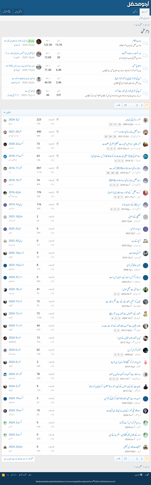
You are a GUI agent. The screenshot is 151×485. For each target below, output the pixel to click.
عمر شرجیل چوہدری (13, 95)
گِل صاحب (138, 258)
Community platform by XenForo (90, 481)
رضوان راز (17, 58)
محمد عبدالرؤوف (15, 83)
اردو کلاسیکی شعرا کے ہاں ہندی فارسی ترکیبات (123, 410)
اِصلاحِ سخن (136, 66)
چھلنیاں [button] (8, 113)
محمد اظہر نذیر (11, 209)
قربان (139, 452)
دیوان (139, 233)
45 (108, 173)
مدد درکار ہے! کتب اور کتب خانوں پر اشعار (125, 374)
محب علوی (138, 355)
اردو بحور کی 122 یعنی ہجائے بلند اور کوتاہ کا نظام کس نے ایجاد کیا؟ (115, 156)
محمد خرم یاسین (137, 294)
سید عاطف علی (12, 354)
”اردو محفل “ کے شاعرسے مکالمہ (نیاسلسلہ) (124, 192)
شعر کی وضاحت (135, 253)
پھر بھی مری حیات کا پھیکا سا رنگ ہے (23, 79)
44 (112, 173)
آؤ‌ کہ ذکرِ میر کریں (134, 350)
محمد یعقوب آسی (13, 160)
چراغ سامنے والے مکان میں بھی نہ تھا (19, 41)
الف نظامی (137, 270)
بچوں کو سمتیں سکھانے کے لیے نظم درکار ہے (123, 301)
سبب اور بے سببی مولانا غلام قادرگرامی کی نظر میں (122, 398)
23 (115, 136)
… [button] (132, 106)
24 (110, 136)
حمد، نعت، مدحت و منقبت (131, 53)
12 (111, 124)
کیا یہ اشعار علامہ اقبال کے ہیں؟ (129, 338)
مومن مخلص (137, 391)
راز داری (14, 475)
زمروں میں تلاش (144, 18)
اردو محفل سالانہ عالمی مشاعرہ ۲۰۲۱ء (127, 132)
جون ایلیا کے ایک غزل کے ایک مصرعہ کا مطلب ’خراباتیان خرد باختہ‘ (114, 386)
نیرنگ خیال (12, 378)
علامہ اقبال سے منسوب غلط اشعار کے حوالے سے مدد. (121, 326)
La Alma (12, 342)
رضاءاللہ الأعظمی (13, 196)
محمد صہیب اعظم (136, 342)
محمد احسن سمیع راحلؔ (136, 136)
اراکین (135, 12)
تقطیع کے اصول (134, 217)
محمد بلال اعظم (137, 330)
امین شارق (17, 70)
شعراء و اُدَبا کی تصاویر (133, 120)
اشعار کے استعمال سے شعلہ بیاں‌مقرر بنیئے (125, 314)
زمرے (144, 12)
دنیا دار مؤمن (136, 229)
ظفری (139, 427)
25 (106, 136)
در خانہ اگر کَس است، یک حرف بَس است (125, 277)
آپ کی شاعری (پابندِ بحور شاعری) (128, 78)
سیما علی (10, 124)
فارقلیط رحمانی (137, 306)
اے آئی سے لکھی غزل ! (131, 289)
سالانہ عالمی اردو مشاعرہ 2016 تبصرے (125, 168)
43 (117, 173)
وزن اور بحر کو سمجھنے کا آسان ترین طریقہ (126, 362)
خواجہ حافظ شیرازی (134, 265)
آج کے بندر (136, 241)
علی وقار (11, 257)
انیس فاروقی (137, 318)
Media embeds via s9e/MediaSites (50, 481)
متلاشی (139, 367)
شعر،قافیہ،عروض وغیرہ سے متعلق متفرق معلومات (121, 144)
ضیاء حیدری (137, 246)
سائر (10, 172)
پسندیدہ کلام (136, 41)
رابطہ (30, 475)
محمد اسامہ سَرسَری (136, 149)
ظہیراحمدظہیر (137, 221)
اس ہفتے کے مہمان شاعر (131, 204)
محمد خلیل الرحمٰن (136, 173)
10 (119, 124)
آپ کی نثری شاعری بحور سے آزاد (128, 91)
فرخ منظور (138, 415)
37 (125, 106)
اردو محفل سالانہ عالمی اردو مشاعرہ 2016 (125, 180)
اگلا (119, 106)
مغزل (139, 197)
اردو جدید (137, 475)
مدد (8, 475)
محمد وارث (138, 124)
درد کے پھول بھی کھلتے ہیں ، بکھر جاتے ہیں (125, 435)
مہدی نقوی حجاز (136, 379)
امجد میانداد (11, 293)
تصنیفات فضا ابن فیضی (132, 447)
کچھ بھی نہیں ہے (30, 91)
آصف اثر (138, 161)
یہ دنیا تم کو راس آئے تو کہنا (130, 423)
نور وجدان (17, 45)
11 (115, 124)
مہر (146, 475)
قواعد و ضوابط (22, 475)
